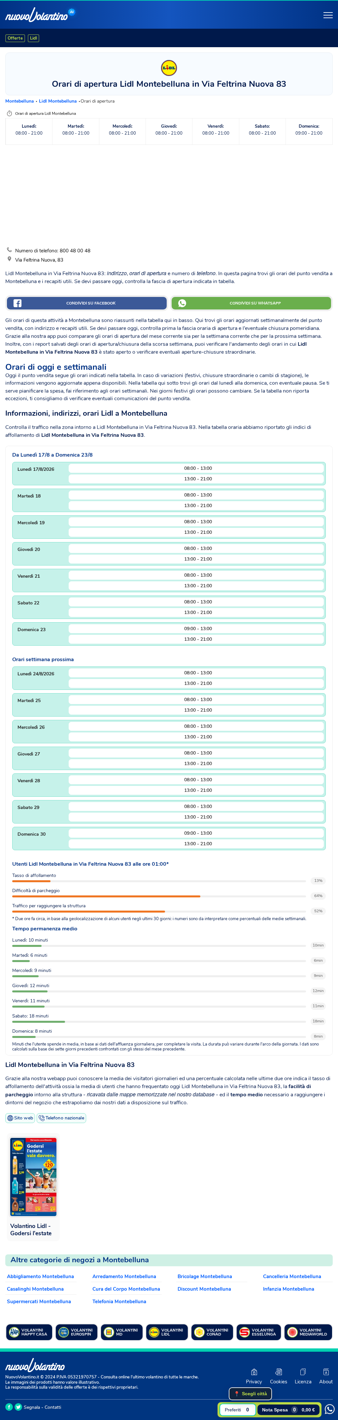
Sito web (23, 1118)
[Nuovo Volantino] (36, 14)
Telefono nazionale (65, 1118)
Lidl (33, 38)
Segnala (32, 1407)
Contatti (53, 1407)
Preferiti (237, 1409)
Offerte (15, 38)
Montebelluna (20, 101)
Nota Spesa (288, 1409)
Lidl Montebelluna (58, 101)
